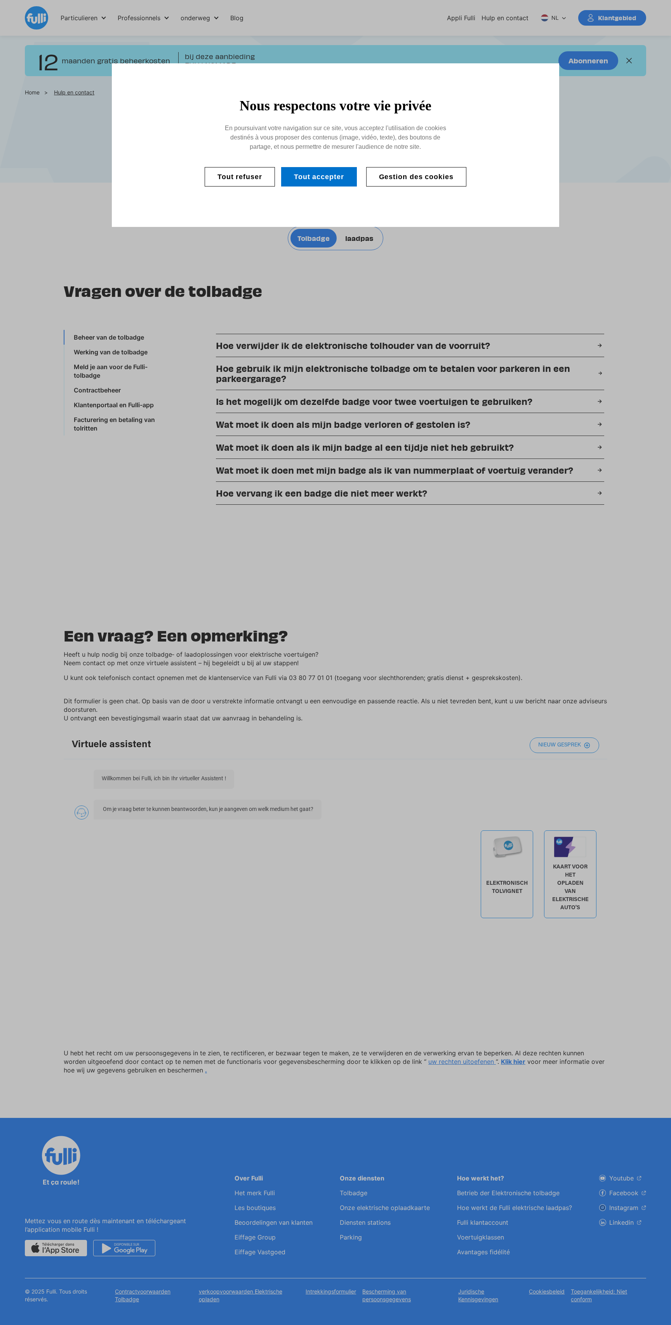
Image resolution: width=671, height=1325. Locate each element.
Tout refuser (239, 177)
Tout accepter (319, 177)
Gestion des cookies (416, 177)
